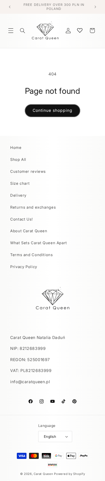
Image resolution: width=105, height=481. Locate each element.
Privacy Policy (23, 267)
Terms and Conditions (31, 255)
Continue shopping (52, 110)
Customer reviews (28, 171)
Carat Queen (43, 474)
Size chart (20, 183)
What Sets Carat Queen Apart (38, 243)
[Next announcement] (95, 6)
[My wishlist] (79, 30)
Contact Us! (21, 219)
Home (16, 147)
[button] (11, 30)
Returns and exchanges (33, 207)
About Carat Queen (28, 231)
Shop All (18, 159)
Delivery (18, 195)
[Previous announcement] (9, 6)
